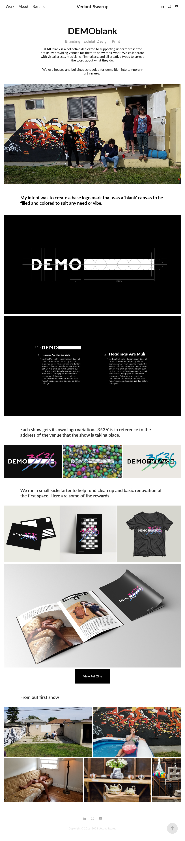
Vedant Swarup (93, 6)
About (23, 6)
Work (10, 6)
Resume (39, 6)
